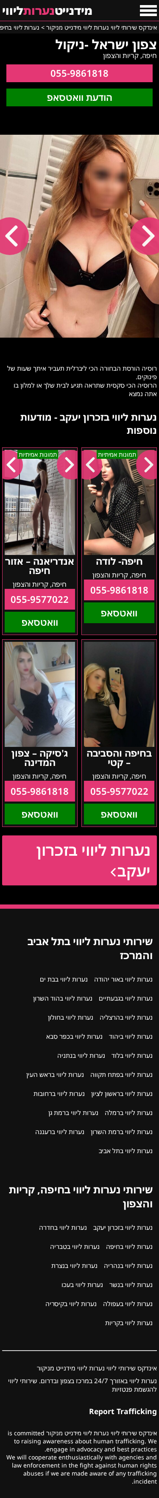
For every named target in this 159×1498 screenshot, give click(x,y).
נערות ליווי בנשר (131, 1284)
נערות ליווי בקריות (129, 1322)
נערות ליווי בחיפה (129, 1246)
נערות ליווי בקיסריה (71, 1303)
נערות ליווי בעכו (82, 1284)
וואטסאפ (119, 613)
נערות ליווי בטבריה (75, 1246)
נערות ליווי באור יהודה (123, 979)
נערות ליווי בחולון (70, 1017)
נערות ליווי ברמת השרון (122, 1131)
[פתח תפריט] (148, 10)
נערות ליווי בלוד (132, 1055)
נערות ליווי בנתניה (81, 1055)
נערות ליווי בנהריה (128, 1265)
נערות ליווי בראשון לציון (122, 1093)
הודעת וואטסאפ (79, 97)
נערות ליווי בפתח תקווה (121, 1074)
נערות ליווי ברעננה (59, 1131)
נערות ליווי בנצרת (74, 1265)
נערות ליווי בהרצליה (126, 1017)
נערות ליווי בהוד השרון (62, 998)
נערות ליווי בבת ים (64, 979)
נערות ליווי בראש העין (55, 1074)
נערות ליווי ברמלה (129, 1112)
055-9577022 (40, 599)
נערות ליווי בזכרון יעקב (93, 860)
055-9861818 (79, 73)
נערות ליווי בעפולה (128, 1303)
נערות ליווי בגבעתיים (126, 998)
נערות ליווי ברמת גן (73, 1112)
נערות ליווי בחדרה (63, 1227)
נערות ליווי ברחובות (59, 1093)
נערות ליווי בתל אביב (126, 1150)
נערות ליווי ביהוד (131, 1036)
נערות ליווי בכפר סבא (74, 1036)
